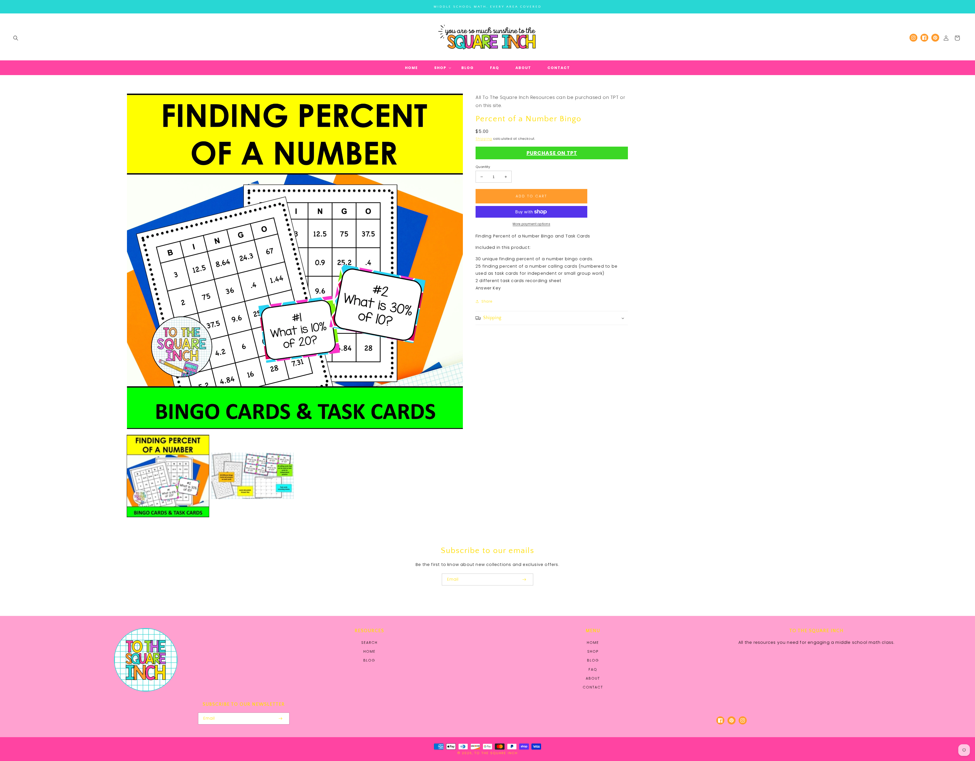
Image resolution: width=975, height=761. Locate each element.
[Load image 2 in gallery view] (253, 476)
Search (369, 642)
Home (369, 651)
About (593, 678)
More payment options (531, 224)
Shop (593, 651)
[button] (15, 38)
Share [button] (487, 301)
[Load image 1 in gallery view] (168, 476)
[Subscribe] (524, 579)
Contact (593, 687)
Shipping (484, 138)
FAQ (593, 669)
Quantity (483, 166)
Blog (369, 660)
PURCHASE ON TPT (552, 153)
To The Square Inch (496, 753)
